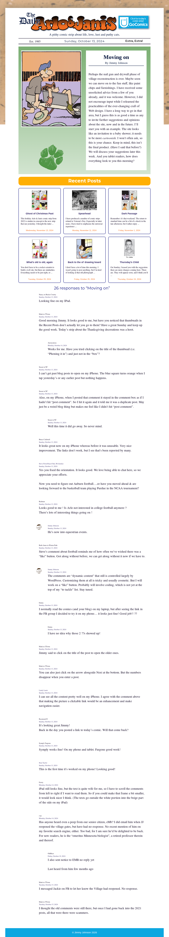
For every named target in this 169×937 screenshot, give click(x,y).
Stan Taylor (43, 763)
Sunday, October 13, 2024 (48, 297)
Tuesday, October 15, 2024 (48, 885)
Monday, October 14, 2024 (57, 345)
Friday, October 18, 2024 (56, 856)
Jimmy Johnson (53, 525)
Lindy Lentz (43, 690)
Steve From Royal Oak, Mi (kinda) (51, 463)
